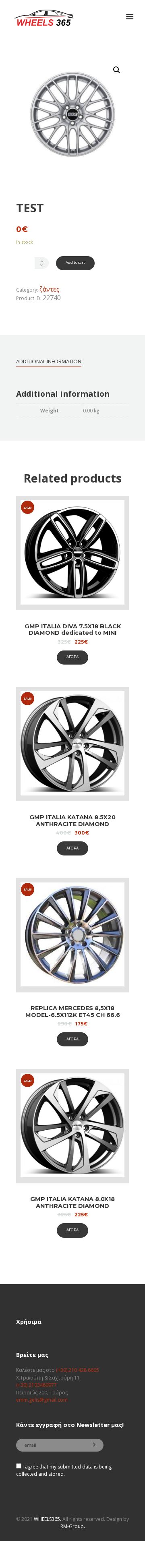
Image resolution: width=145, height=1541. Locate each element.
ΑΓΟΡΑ (72, 656)
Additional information (48, 361)
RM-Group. (72, 1526)
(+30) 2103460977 (36, 1385)
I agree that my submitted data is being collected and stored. (64, 1470)
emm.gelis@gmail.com (42, 1399)
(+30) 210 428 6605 (77, 1370)
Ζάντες (49, 289)
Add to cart (75, 262)
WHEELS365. (47, 1519)
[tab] (48, 361)
